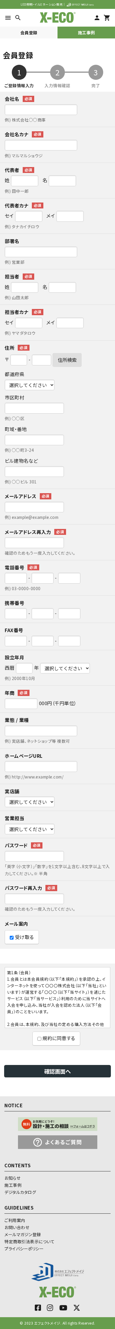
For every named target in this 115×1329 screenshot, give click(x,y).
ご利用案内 (14, 1220)
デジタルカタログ (20, 1192)
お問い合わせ (16, 1227)
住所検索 (67, 359)
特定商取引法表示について (29, 1241)
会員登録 (28, 32)
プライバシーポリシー (24, 1249)
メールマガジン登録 (22, 1234)
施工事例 (86, 32)
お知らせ (12, 1178)
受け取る (24, 937)
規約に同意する (58, 1038)
